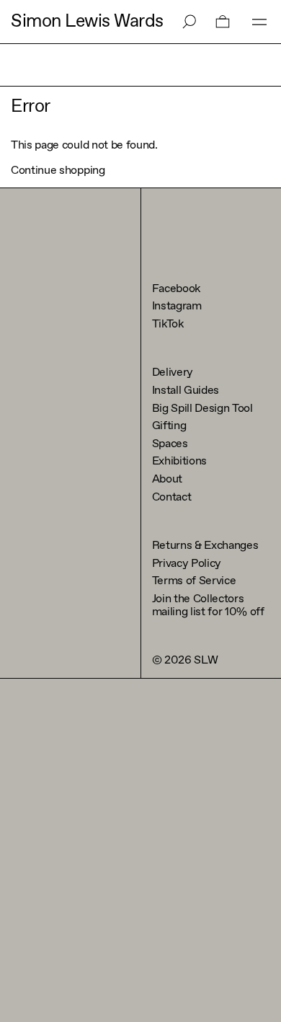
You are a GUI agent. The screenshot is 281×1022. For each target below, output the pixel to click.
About (167, 479)
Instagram (177, 306)
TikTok (168, 324)
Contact (172, 497)
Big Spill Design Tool (202, 408)
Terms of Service (194, 581)
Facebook (176, 288)
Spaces (170, 443)
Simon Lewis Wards (87, 21)
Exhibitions (179, 461)
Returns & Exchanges (205, 545)
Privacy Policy (187, 563)
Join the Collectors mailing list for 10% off (208, 605)
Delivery (172, 372)
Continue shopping (58, 170)
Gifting (169, 425)
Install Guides (186, 390)
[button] (222, 21)
